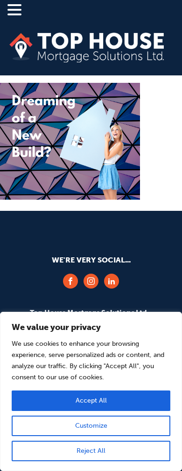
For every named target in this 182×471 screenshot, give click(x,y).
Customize (91, 426)
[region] (91, 391)
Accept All (91, 400)
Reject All (91, 451)
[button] (15, 10)
